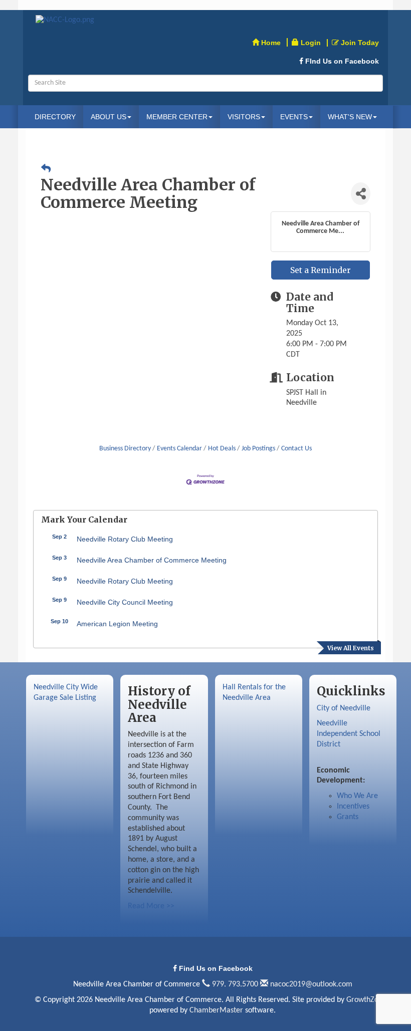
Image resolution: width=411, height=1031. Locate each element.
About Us (108, 117)
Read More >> (151, 906)
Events (294, 117)
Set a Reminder (320, 270)
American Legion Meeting (117, 624)
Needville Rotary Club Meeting (125, 539)
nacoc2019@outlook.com (310, 984)
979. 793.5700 (234, 984)
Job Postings (258, 448)
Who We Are (357, 796)
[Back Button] (46, 169)
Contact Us (296, 448)
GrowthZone (366, 1000)
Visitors (244, 117)
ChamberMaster (216, 1010)
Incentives (353, 807)
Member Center (177, 117)
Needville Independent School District (348, 733)
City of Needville (343, 708)
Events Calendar (179, 448)
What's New (350, 117)
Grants (347, 817)
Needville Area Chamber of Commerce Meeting (152, 560)
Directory (55, 117)
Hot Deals (222, 448)
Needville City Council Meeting (125, 602)
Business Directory (125, 448)
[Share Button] (360, 193)
